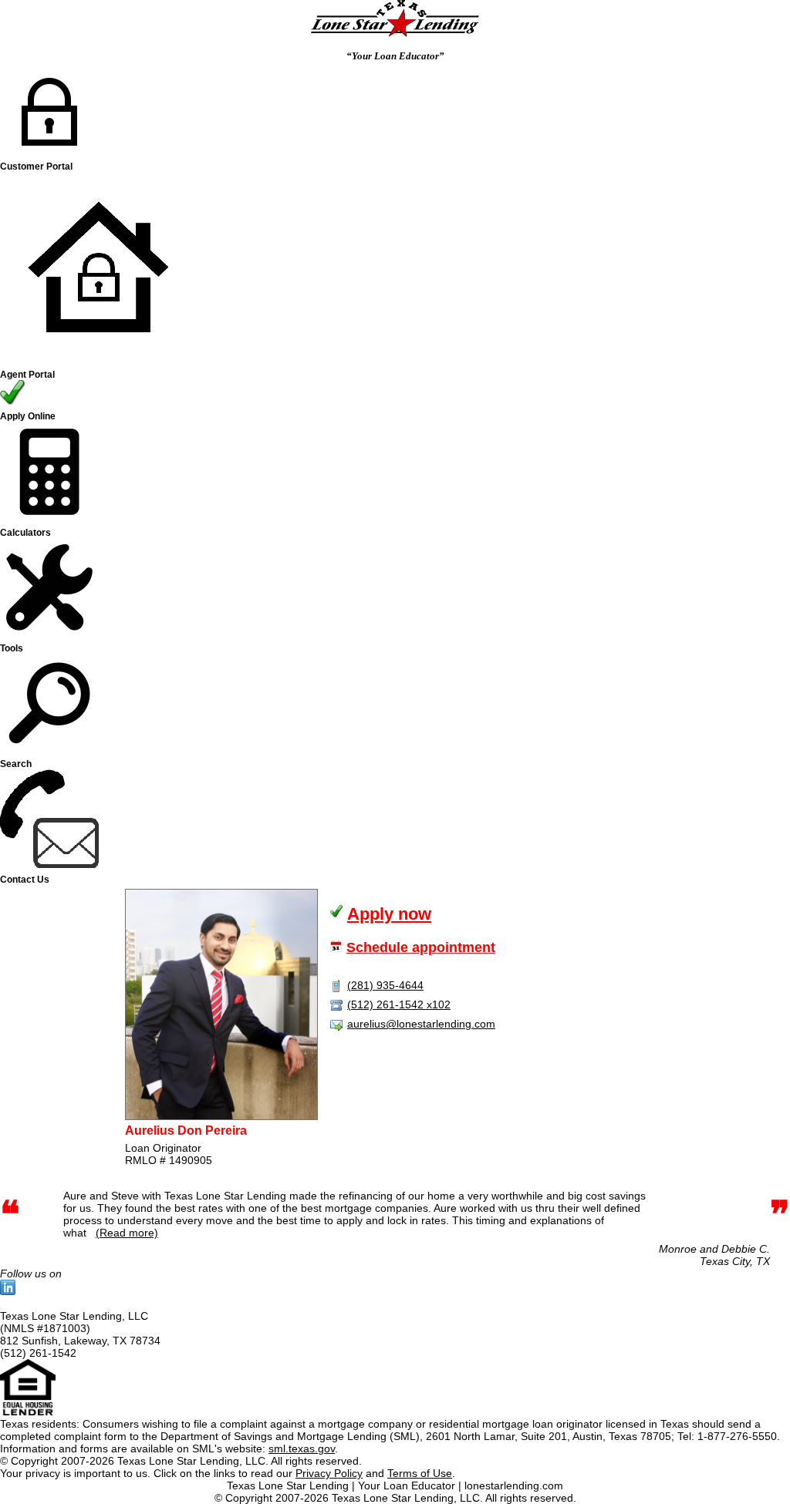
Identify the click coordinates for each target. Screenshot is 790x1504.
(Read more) (127, 1232)
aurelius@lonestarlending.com (421, 1024)
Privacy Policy (329, 1473)
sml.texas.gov (301, 1448)
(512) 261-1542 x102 (399, 1004)
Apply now (389, 914)
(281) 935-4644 (385, 985)
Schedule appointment (420, 947)
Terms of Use (419, 1473)
